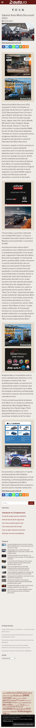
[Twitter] (6, 46)
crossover (19, 698)
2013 (24, 693)
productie (14, 707)
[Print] (23, 46)
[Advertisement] (18, 608)
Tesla (4, 711)
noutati (17, 705)
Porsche (5, 707)
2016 (7, 696)
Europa (13, 700)
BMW (26, 695)
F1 (17, 700)
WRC (8, 714)
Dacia (24, 698)
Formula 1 (8, 702)
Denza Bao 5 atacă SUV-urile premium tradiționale (16, 651)
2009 (4, 693)
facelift (21, 700)
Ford (30, 700)
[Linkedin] (10, 46)
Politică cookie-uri (8, 721)
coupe (14, 698)
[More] (27, 46)
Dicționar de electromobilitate (13, 533)
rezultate (8, 708)
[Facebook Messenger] (17, 46)
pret (8, 707)
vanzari (14, 711)
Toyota (8, 712)
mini (14, 705)
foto (15, 702)
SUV (28, 708)
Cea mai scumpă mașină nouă (12, 523)
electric (6, 700)
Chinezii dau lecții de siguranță (13, 520)
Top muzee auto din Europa (12, 526)
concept (7, 697)
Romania (16, 709)
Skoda (23, 709)
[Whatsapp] (13, 46)
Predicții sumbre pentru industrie (14, 516)
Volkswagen (24, 711)
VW (5, 713)
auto (20, 696)
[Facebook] (3, 46)
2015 (4, 696)
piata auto (27, 705)
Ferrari (26, 700)
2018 (11, 696)
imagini (19, 702)
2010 (9, 693)
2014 (30, 693)
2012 (19, 692)
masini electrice (26, 703)
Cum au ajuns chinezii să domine (13, 530)
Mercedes (7, 704)
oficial (22, 705)
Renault (20, 707)
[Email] (20, 46)
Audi (15, 695)
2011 (14, 693)
